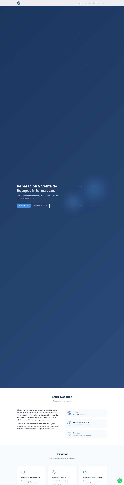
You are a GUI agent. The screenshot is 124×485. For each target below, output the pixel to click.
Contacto (104, 3)
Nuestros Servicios (40, 206)
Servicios (96, 3)
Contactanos (23, 206)
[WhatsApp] (119, 480)
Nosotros (88, 3)
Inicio (80, 3)
